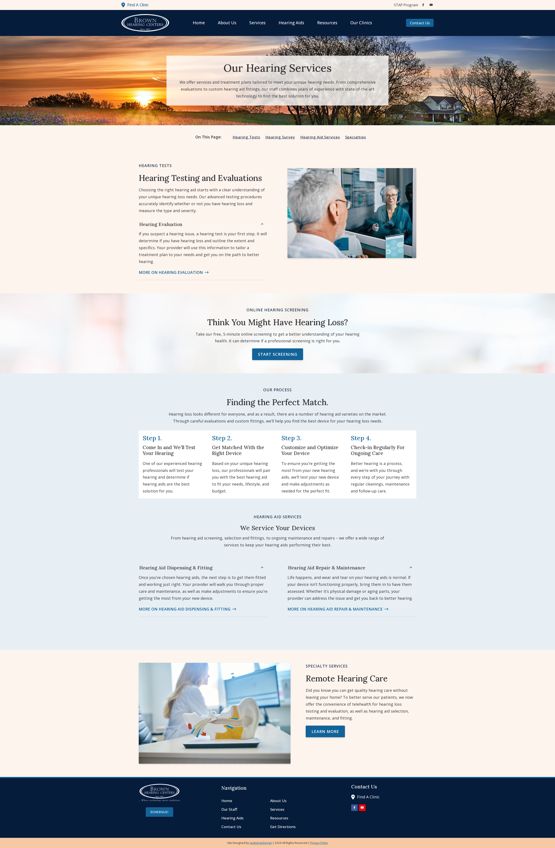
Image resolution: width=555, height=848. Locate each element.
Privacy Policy (319, 843)
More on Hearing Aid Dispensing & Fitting (184, 609)
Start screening (277, 354)
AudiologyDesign (261, 843)
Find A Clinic (138, 4)
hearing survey (280, 137)
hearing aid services (320, 137)
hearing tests (246, 137)
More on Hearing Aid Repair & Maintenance (335, 609)
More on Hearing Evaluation (171, 272)
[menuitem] (405, 5)
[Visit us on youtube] (431, 4)
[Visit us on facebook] (423, 4)
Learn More (325, 731)
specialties (355, 137)
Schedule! (159, 812)
